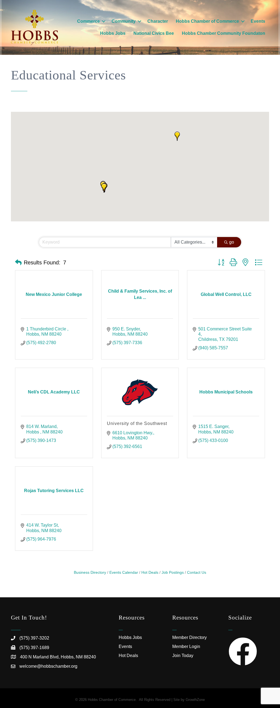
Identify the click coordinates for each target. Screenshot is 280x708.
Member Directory (189, 637)
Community (124, 21)
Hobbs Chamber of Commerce (207, 21)
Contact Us (196, 572)
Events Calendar (123, 572)
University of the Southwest (137, 423)
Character (157, 21)
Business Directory (90, 572)
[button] (104, 188)
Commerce (88, 21)
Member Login (186, 646)
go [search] (231, 242)
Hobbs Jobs (113, 33)
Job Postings (173, 572)
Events (258, 21)
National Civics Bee (153, 33)
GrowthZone (195, 700)
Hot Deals (149, 572)
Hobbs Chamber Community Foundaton (223, 33)
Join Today (182, 655)
